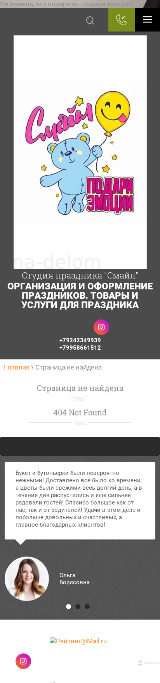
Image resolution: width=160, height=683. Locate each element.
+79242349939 (80, 340)
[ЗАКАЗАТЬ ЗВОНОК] (121, 20)
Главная (17, 367)
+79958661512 (80, 347)
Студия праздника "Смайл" (80, 275)
